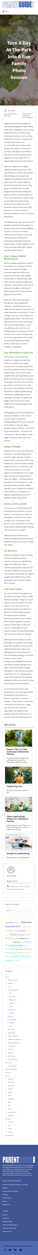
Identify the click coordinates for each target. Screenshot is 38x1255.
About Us (5, 1215)
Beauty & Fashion (13, 980)
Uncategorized (9, 1135)
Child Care (5, 1194)
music (19, 922)
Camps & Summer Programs (10, 1191)
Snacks (10, 1109)
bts (17, 949)
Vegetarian (11, 1115)
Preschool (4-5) (12, 926)
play (10, 922)
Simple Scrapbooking (18, 853)
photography (27, 117)
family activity (16, 945)
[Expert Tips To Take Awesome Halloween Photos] (18, 738)
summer (16, 961)
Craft (18, 935)
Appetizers (11, 1079)
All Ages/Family (15, 952)
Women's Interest (12, 1059)
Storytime (26, 922)
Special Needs (11, 1056)
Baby (10, 993)
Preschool (12, 1003)
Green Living (11, 1033)
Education (11, 1016)
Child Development (13, 990)
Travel (10, 1026)
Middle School (13, 1000)
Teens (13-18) (14, 930)
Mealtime (11, 1023)
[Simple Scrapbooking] (18, 842)
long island (16, 942)
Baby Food (11, 1082)
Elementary (12, 996)
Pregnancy (11, 1053)
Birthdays (10, 983)
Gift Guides (11, 1029)
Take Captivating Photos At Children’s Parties (18, 819)
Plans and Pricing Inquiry (9, 1228)
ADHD (7, 953)
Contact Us (6, 1218)
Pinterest (21, 1250)
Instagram (15, 1250)
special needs (9, 942)
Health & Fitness (7, 1198)
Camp (9, 987)
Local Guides (11, 1046)
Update (10, 1129)
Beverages (10, 1086)
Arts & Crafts (8, 1063)
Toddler (11, 1006)
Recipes (7, 1076)
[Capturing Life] (18, 775)
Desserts (10, 1092)
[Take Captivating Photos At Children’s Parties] (18, 804)
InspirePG (11, 1013)
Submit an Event (7, 1231)
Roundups (8, 1119)
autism (14, 922)
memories (26, 116)
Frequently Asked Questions (10, 1225)
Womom (10, 1132)
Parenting (10, 1049)
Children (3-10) (24, 938)
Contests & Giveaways (11, 1069)
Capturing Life (14, 786)
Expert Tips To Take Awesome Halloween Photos (18, 752)
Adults (13, 934)
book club (16, 938)
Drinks (9, 1095)
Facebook (5, 1250)
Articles (7, 977)
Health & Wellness (13, 1036)
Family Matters (10, 115)
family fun (23, 931)
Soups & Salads (12, 1112)
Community (11, 1010)
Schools (5, 1201)
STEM (30, 949)
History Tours (23, 949)
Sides (9, 1105)
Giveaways (8, 1072)
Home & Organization (14, 1043)
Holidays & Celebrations (14, 1039)
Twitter (10, 1250)
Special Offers (6, 1204)
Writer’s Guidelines (7, 1221)
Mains (9, 1102)
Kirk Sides (12, 110)
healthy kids (12, 949)
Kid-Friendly (11, 1099)
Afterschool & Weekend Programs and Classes (15, 1184)
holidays (22, 942)
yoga (6, 922)
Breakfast (10, 1089)
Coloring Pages (12, 1066)
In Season (10, 1122)
